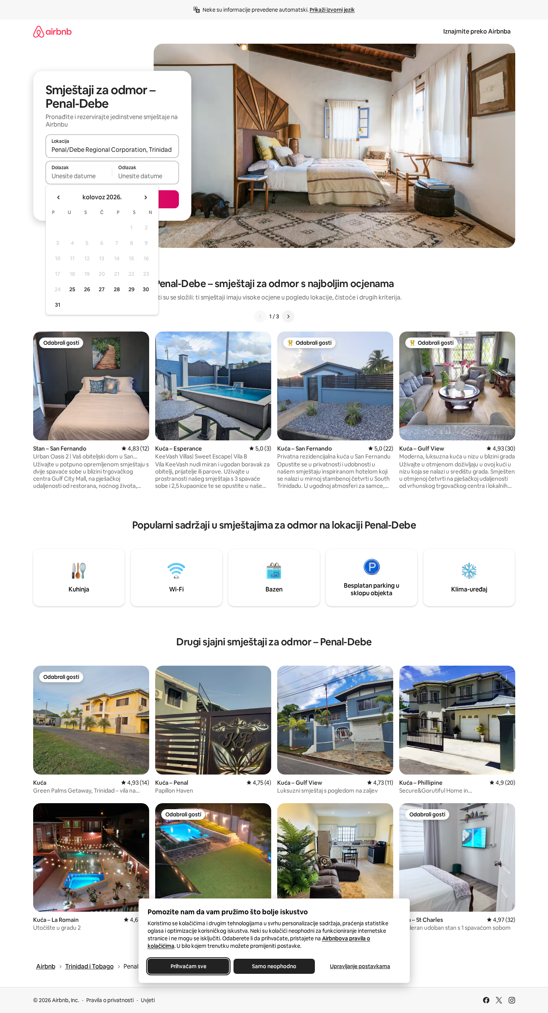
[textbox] (79, 175)
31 (57, 304)
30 (146, 289)
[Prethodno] (260, 316)
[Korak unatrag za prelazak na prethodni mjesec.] (58, 197)
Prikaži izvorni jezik (332, 9)
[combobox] (112, 149)
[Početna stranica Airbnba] (52, 31)
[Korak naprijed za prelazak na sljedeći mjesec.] (145, 197)
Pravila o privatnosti (110, 1000)
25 (72, 289)
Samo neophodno (274, 966)
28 (117, 289)
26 (87, 289)
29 (131, 289)
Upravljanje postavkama (360, 966)
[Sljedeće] (288, 316)
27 (102, 289)
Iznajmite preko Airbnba (477, 31)
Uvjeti (148, 1000)
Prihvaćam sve (188, 966)
